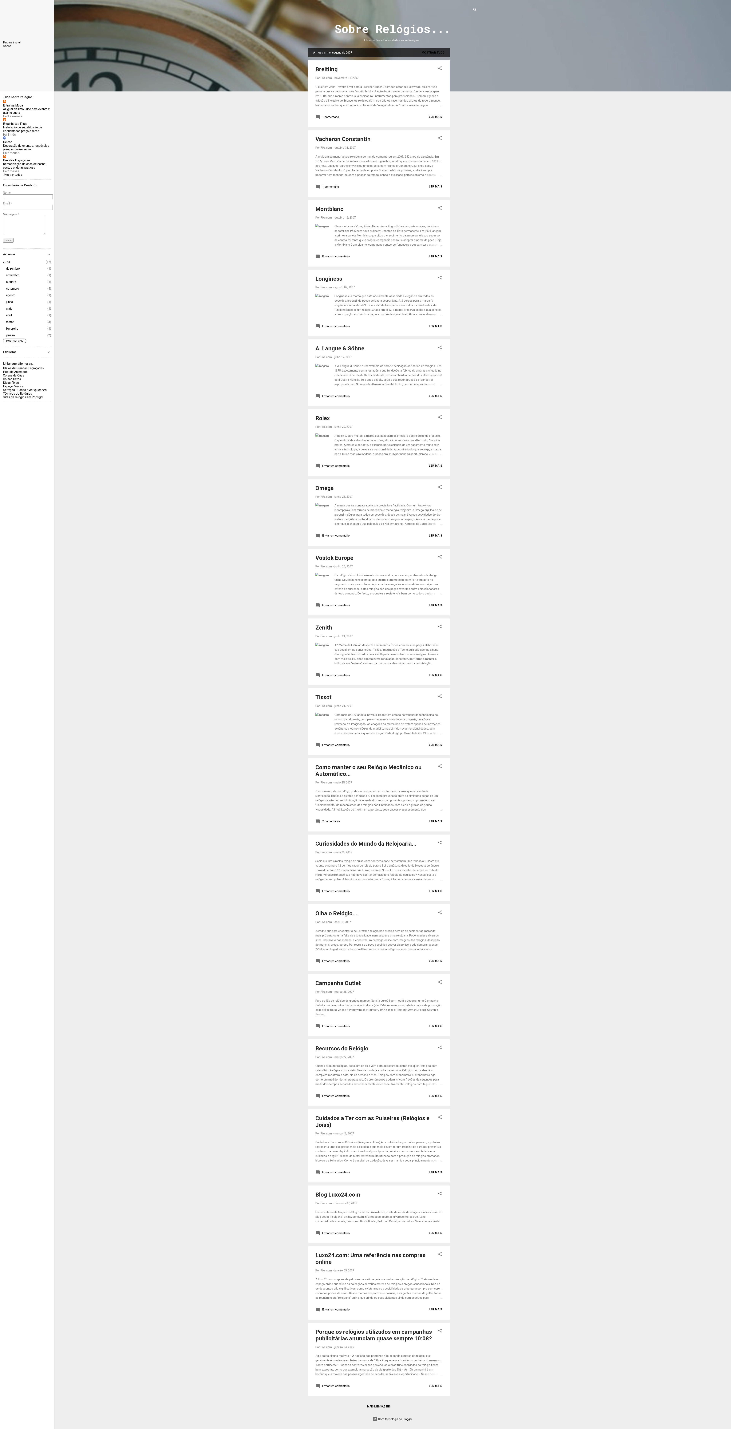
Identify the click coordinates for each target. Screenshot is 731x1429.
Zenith (323, 627)
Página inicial (12, 42)
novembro (12, 275)
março (10, 322)
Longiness (328, 278)
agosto (10, 295)
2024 (6, 262)
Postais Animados (15, 372)
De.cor (7, 142)
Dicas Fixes (11, 382)
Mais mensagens (379, 1406)
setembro (12, 288)
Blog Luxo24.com (337, 1194)
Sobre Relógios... (393, 28)
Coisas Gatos (12, 379)
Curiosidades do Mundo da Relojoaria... (365, 843)
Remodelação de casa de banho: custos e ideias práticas (24, 165)
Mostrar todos (13, 174)
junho (9, 302)
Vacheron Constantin (343, 139)
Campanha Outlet (338, 983)
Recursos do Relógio (341, 1048)
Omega (324, 488)
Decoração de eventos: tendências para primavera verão (26, 147)
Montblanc (329, 209)
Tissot (323, 697)
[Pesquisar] (475, 10)
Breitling (326, 69)
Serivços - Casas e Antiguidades (25, 390)
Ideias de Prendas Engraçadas (23, 368)
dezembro (13, 268)
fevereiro (12, 328)
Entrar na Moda (13, 105)
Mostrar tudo (433, 52)
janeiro (10, 335)
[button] (440, 69)
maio (9, 308)
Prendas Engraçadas (16, 160)
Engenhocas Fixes (15, 124)
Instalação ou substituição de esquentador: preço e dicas (22, 129)
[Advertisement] (465, 105)
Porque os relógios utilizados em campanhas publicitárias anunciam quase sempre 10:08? (373, 1335)
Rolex (322, 418)
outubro (11, 282)
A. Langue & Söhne (339, 348)
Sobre (7, 46)
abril (9, 315)
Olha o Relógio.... (337, 913)
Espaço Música (13, 386)
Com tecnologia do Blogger (394, 1419)
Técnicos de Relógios (17, 393)
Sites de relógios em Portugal (23, 397)
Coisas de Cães (13, 375)
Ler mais (435, 117)
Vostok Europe (334, 557)
